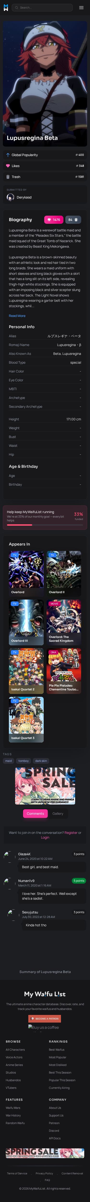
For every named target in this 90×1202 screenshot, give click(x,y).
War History (13, 1115)
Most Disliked (57, 1065)
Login (45, 837)
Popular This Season (62, 1080)
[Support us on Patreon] (45, 1019)
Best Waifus (56, 1050)
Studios (11, 1072)
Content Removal (72, 1173)
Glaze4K (24, 854)
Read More (17, 315)
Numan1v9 (26, 880)
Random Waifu (15, 1123)
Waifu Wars (13, 1108)
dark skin (41, 761)
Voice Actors (14, 1057)
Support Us (56, 1115)
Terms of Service (17, 1173)
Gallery (58, 813)
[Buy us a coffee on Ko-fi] (45, 1028)
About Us (55, 1108)
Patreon (54, 1123)
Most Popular (57, 1057)
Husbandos (13, 1080)
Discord (54, 1131)
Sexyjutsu (30, 912)
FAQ (47, 1180)
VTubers (11, 1088)
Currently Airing (59, 1088)
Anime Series (14, 1065)
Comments (35, 813)
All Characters (15, 1050)
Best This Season (60, 1072)
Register (71, 832)
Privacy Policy (44, 1173)
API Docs (54, 1138)
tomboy (23, 761)
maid (8, 761)
